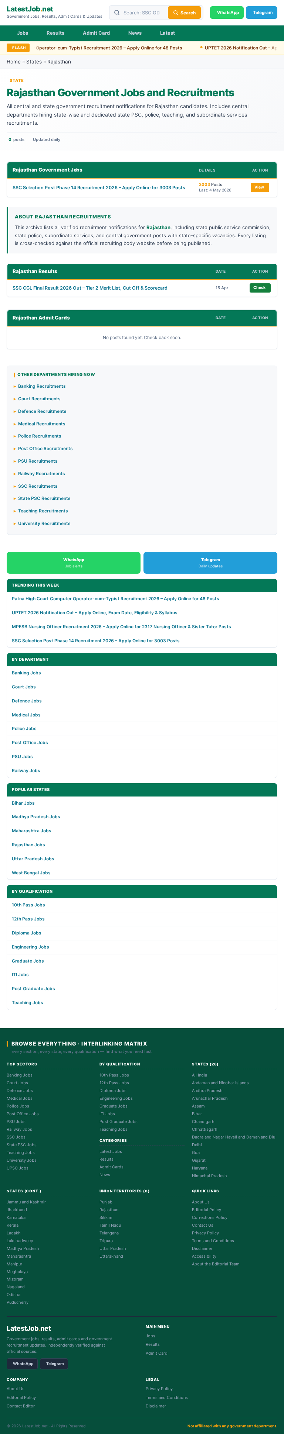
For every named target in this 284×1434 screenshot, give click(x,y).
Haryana (199, 1168)
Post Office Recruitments (45, 448)
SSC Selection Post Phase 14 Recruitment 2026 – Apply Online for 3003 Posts (99, 187)
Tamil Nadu (110, 1225)
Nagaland (16, 1286)
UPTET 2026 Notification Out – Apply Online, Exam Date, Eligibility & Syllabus (95, 612)
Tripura (106, 1240)
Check (259, 287)
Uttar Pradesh (112, 1248)
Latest (167, 33)
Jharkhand (17, 1209)
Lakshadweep (20, 1240)
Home (14, 62)
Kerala (12, 1225)
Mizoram (15, 1279)
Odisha (13, 1294)
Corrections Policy (209, 1217)
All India (199, 1075)
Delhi (197, 1144)
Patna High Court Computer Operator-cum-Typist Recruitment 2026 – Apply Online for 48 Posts (115, 598)
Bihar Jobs (23, 803)
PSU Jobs (22, 756)
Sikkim (105, 1217)
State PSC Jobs (22, 1144)
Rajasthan (108, 1209)
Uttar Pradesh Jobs (33, 858)
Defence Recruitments (42, 411)
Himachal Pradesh (209, 1175)
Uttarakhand (111, 1256)
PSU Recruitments (38, 461)
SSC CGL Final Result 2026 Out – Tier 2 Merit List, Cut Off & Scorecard (90, 288)
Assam (198, 1106)
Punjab (105, 1202)
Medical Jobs (26, 715)
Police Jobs (24, 728)
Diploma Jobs (26, 933)
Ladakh (14, 1233)
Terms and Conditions (213, 1240)
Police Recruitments (39, 436)
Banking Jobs (26, 672)
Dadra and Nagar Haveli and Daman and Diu (233, 1137)
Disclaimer (202, 1248)
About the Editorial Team (216, 1264)
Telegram (55, 1363)
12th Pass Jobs (28, 919)
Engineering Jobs (30, 947)
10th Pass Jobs (28, 905)
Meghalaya (17, 1271)
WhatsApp (23, 1363)
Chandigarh (203, 1121)
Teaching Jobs (27, 1002)
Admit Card (96, 33)
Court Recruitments (39, 398)
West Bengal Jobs (31, 872)
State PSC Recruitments (44, 498)
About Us (201, 1202)
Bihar (197, 1113)
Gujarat (199, 1160)
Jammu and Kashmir (26, 1202)
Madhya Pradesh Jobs (36, 816)
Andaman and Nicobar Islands (220, 1082)
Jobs (22, 33)
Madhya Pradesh (23, 1248)
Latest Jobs (110, 1151)
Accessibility (204, 1256)
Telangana (109, 1233)
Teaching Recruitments (43, 511)
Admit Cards (111, 1166)
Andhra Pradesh (207, 1090)
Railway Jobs (26, 770)
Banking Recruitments (42, 386)
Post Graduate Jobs (33, 988)
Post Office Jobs (30, 742)
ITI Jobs (20, 974)
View (259, 187)
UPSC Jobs (17, 1168)
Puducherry (17, 1302)
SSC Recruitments (38, 486)
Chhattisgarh (204, 1129)
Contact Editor (21, 1406)
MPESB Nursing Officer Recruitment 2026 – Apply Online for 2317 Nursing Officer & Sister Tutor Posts (121, 626)
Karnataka (16, 1217)
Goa (196, 1152)
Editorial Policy (206, 1209)
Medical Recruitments (41, 423)
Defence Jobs (27, 701)
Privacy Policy (205, 1233)
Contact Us (202, 1225)
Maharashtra (19, 1256)
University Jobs (22, 1160)
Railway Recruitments (41, 473)
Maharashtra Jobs (31, 830)
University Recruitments (44, 523)
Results (55, 33)
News (135, 33)
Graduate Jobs (28, 961)
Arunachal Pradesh (210, 1098)
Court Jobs (24, 687)
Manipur (14, 1264)
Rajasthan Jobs (28, 844)
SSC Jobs (16, 1137)
